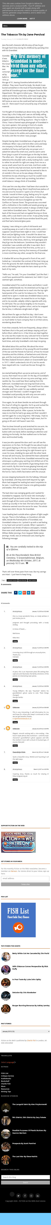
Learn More (22, 19)
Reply (15, 641)
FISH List (4, 1073)
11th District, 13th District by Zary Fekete (29, 1117)
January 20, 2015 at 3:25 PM (40, 729)
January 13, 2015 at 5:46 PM (40, 648)
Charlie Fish (31, 1040)
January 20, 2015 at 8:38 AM (40, 707)
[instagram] (31, 1195)
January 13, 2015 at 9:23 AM (40, 611)
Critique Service (7, 1076)
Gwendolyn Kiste (19, 752)
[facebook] (25, 1195)
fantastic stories (12, 580)
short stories (32, 580)
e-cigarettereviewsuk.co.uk (22, 718)
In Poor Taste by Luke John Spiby (26, 979)
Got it (32, 19)
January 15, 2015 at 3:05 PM (40, 667)
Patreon (14, 871)
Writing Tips (6, 1091)
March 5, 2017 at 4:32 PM (41, 769)
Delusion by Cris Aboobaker (24, 992)
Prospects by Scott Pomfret (24, 1143)
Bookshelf (5, 1081)
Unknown (16, 707)
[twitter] (18, 1195)
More (3, 1086)
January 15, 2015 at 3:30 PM (40, 686)
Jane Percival (22, 580)
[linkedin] (37, 1195)
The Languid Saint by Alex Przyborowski (29, 1104)
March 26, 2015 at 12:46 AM (40, 752)
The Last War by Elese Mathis (24, 1156)
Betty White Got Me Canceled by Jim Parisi (30, 953)
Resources (5, 1089)
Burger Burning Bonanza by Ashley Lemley (31, 1005)
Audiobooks (6, 1078)
